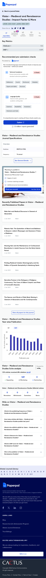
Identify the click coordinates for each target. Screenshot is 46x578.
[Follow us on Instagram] (21, 508)
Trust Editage (7, 531)
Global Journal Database (11, 528)
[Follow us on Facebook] (3, 508)
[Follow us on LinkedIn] (15, 508)
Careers (35, 575)
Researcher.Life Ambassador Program (16, 524)
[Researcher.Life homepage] (23, 485)
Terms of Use (27, 575)
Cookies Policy (17, 575)
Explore (19, 122)
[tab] (23, 412)
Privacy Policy (6, 575)
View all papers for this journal (23, 312)
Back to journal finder (11, 11)
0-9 (31, 474)
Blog (4, 520)
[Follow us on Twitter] (9, 508)
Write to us (23, 554)
